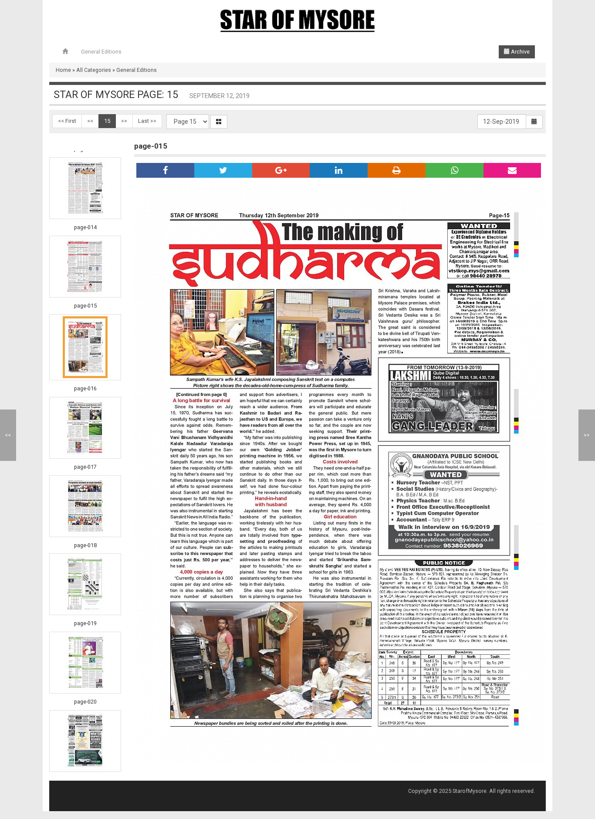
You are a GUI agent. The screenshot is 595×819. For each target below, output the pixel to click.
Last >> (147, 121)
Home (63, 70)
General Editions (101, 51)
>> (124, 121)
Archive (520, 51)
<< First (67, 121)
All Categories (93, 70)
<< (90, 121)
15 (107, 121)
